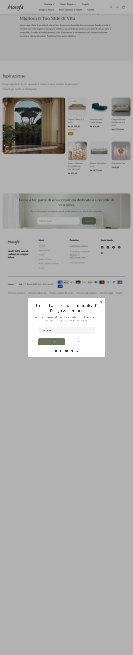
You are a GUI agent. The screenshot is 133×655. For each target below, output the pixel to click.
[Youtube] (66, 351)
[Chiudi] (101, 302)
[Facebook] (61, 351)
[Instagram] (56, 351)
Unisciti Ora (52, 341)
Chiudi (81, 341)
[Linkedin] (77, 351)
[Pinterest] (71, 351)
